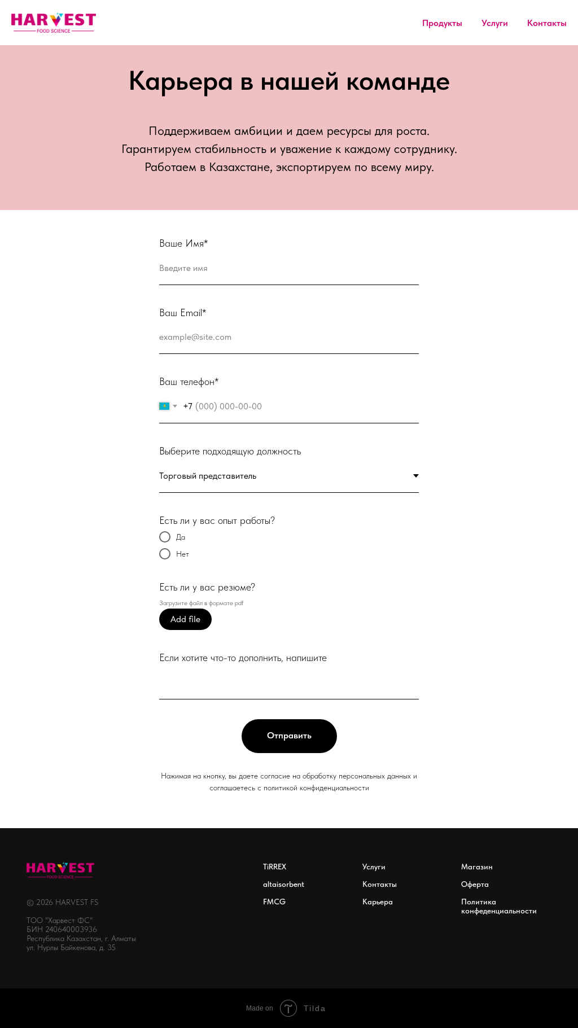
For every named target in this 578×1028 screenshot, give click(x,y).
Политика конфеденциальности (499, 906)
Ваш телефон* (188, 381)
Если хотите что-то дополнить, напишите (243, 657)
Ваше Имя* (183, 243)
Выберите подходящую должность (230, 451)
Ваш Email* (182, 312)
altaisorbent (283, 884)
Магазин (477, 866)
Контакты (547, 23)
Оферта (475, 884)
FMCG (274, 901)
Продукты (442, 23)
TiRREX (274, 866)
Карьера (377, 901)
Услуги (494, 23)
